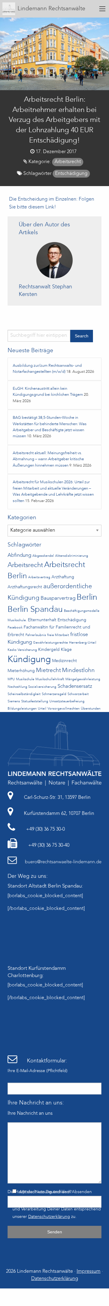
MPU (11, 679)
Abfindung (19, 555)
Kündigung (29, 659)
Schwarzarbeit (78, 694)
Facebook (15, 627)
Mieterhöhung (21, 671)
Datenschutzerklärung (49, 1217)
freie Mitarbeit (58, 635)
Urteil (42, 708)
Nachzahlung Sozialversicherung (32, 687)
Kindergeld (49, 650)
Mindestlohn (78, 671)
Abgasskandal (43, 556)
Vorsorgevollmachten (64, 708)
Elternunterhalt (42, 620)
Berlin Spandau (35, 610)
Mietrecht (48, 671)
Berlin (87, 597)
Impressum (89, 1271)
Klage (66, 650)
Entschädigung (71, 173)
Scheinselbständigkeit (24, 694)
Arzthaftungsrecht (25, 587)
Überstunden (91, 708)
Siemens (14, 701)
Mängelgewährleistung (82, 679)
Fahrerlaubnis (35, 635)
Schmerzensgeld (54, 694)
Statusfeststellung (34, 701)
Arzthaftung (62, 577)
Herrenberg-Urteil (82, 643)
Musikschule (25, 679)
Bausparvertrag (58, 598)
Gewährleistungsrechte (50, 643)
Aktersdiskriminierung (71, 556)
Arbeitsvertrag (39, 577)
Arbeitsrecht (67, 161)
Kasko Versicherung (22, 650)
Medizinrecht (64, 661)
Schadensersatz (75, 686)
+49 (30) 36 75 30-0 (45, 829)
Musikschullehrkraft (49, 679)
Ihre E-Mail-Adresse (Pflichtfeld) (38, 1071)
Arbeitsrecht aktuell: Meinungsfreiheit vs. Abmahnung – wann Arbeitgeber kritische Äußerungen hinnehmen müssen (48, 459)
